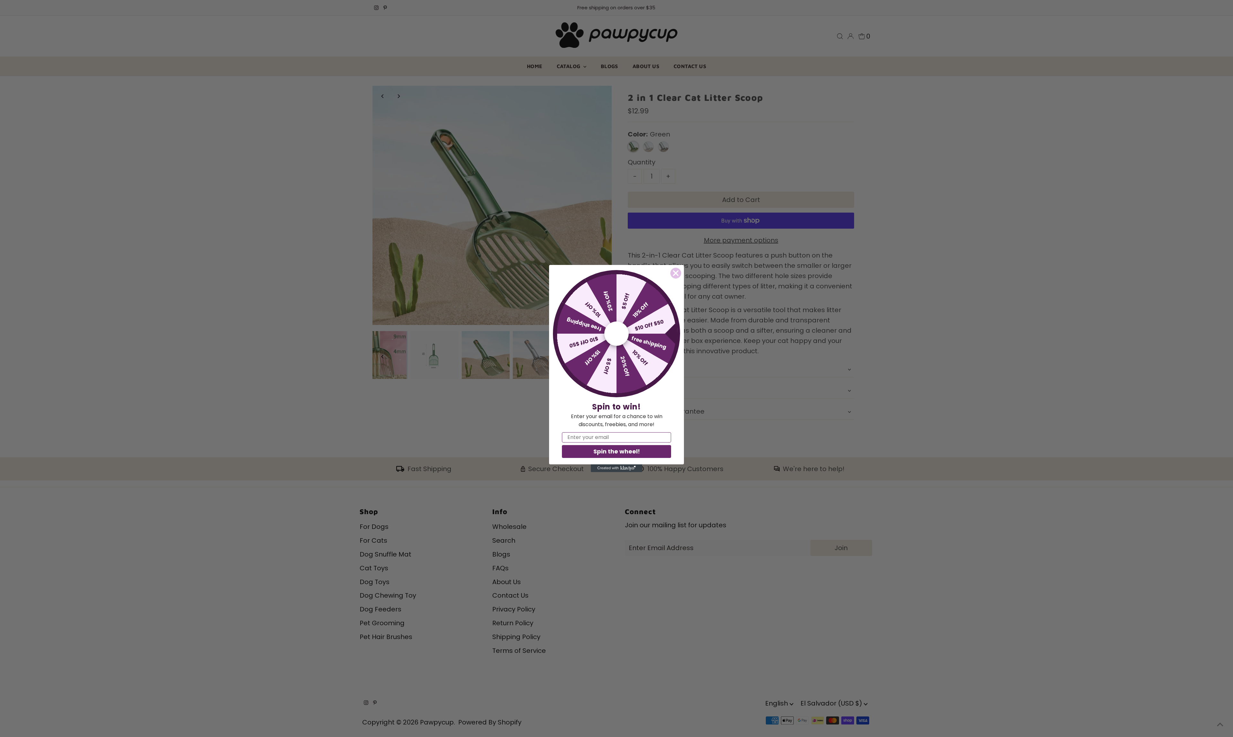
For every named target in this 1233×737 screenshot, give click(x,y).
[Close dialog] (675, 273)
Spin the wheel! (616, 451)
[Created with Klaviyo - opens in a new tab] (616, 468)
